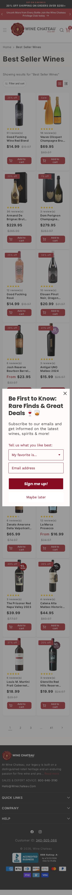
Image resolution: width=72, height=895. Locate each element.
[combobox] (36, 454)
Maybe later (36, 497)
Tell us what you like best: (30, 445)
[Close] (65, 393)
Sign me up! (36, 483)
